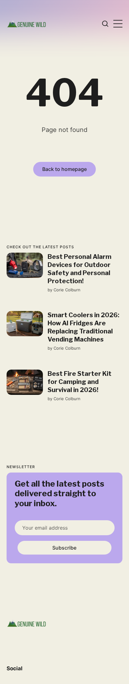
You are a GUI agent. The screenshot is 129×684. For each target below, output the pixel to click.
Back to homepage (64, 169)
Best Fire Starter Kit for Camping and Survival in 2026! (79, 382)
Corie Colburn (66, 289)
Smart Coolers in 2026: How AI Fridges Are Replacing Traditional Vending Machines (83, 327)
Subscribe (64, 548)
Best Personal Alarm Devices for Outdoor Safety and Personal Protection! (79, 269)
